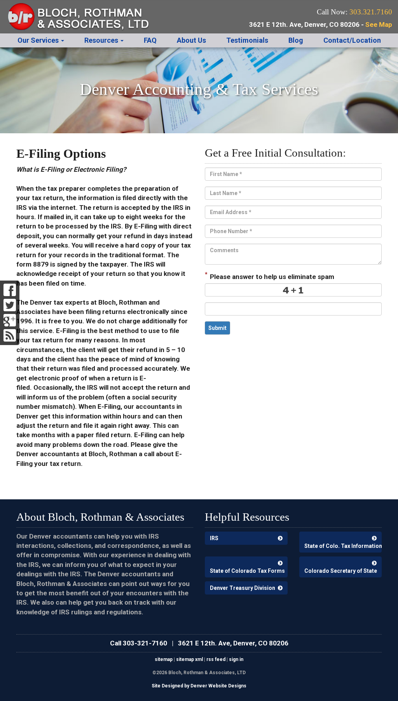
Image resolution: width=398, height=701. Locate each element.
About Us (191, 40)
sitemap (164, 659)
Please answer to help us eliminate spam (269, 276)
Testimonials (247, 40)
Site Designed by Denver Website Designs (199, 686)
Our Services (38, 40)
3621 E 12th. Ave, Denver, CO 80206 (233, 643)
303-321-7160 (145, 643)
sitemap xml (189, 659)
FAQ (150, 40)
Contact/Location (352, 40)
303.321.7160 (370, 12)
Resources (102, 40)
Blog (295, 40)
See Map (378, 24)
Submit (217, 328)
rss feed (215, 659)
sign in (236, 659)
